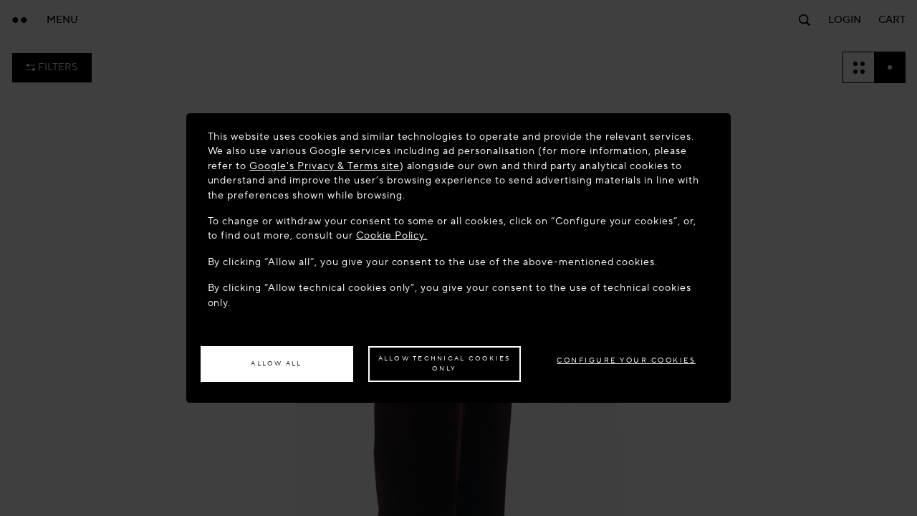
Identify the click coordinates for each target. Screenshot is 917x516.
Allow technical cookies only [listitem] (444, 363)
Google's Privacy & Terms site (324, 166)
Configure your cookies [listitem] (626, 360)
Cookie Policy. (392, 235)
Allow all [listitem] (276, 363)
